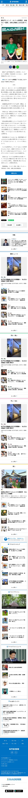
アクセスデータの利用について (8, 761)
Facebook (12, 752)
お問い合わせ (4, 763)
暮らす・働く (21, 5)
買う (17, 5)
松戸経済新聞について (6, 757)
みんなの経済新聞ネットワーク (14, 779)
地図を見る (14, 173)
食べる (7, 5)
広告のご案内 (4, 765)
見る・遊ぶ (12, 5)
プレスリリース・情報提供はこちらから (10, 759)
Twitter (15, 752)
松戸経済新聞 (14, 2)
